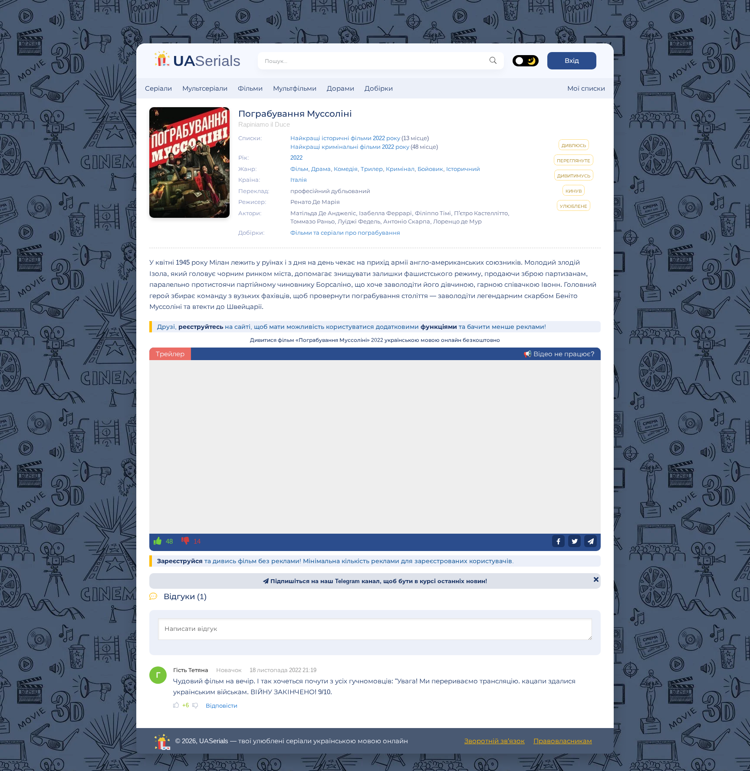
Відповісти (221, 705)
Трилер (372, 168)
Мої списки (586, 88)
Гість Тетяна (190, 669)
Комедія (346, 168)
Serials (206, 60)
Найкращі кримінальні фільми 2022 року (349, 146)
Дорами (340, 88)
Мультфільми (294, 88)
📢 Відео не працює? (558, 354)
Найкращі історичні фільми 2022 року (345, 138)
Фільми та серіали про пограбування (345, 232)
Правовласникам (562, 741)
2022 (296, 157)
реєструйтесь (200, 327)
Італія (298, 179)
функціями (439, 327)
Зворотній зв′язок (494, 741)
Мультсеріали (204, 88)
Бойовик (430, 168)
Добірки (379, 88)
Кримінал (400, 168)
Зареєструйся (180, 561)
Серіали (158, 88)
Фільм (299, 168)
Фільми (250, 88)
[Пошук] (493, 60)
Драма (321, 168)
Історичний (463, 168)
